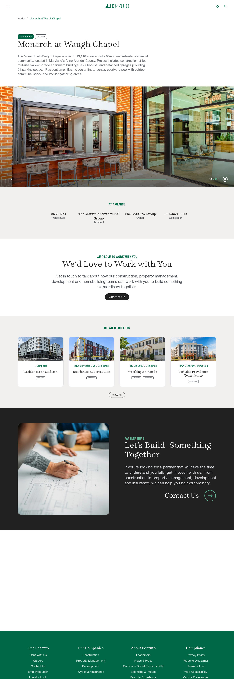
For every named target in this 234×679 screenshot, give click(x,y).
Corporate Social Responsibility (143, 666)
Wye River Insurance (91, 672)
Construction (90, 655)
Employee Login (38, 672)
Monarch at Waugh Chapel (45, 18)
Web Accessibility (195, 672)
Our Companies (91, 648)
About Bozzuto (143, 648)
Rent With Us (38, 655)
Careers (38, 660)
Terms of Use (196, 666)
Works (21, 18)
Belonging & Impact (143, 672)
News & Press (143, 660)
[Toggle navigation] (8, 6)
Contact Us (38, 666)
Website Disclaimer (195, 660)
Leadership (143, 655)
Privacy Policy (196, 655)
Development (90, 666)
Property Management (90, 660)
